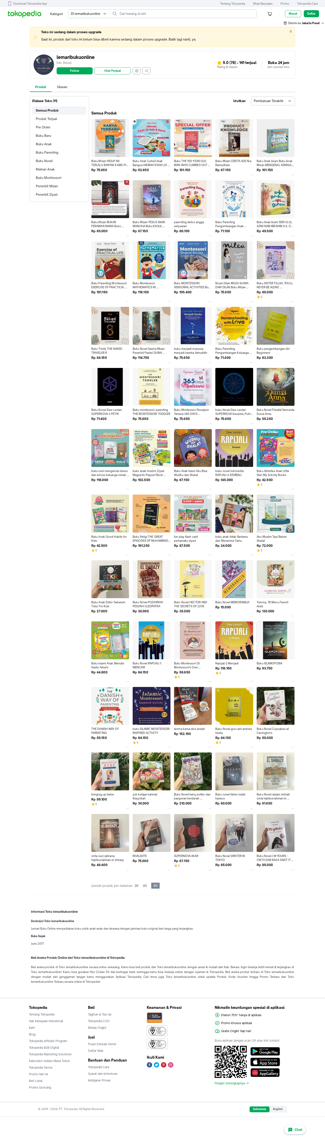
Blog (32, 1034)
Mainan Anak (45, 169)
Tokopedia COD (99, 1021)
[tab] (41, 87)
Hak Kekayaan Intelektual (46, 1021)
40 (145, 886)
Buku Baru (43, 135)
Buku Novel (44, 161)
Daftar (311, 13)
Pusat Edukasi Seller (102, 1044)
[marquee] (162, 37)
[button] (304, 23)
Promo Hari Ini (38, 1074)
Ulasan (62, 87)
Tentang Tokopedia (232, 3)
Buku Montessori (48, 178)
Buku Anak (44, 144)
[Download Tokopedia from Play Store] (265, 1051)
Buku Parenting (47, 152)
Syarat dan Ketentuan (102, 1073)
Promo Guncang (40, 1087)
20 (136, 886)
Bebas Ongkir (97, 1027)
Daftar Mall (95, 1050)
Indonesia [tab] (259, 1109)
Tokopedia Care (307, 3)
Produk (40, 87)
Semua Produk (47, 110)
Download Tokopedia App (30, 3)
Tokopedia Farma (40, 1067)
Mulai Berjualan (263, 3)
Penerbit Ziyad (46, 194)
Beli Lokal (35, 1081)
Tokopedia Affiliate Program (48, 1041)
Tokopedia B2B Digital (44, 1047)
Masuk (293, 13)
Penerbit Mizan (47, 186)
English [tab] (278, 1109)
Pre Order (43, 127)
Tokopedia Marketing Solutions (50, 1054)
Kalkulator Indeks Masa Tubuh (49, 1061)
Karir (32, 1027)
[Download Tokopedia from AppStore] (265, 1062)
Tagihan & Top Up (99, 1014)
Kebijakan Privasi (99, 1080)
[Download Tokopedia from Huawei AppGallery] (265, 1072)
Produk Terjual (46, 119)
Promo (285, 3)
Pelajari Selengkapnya (230, 1083)
